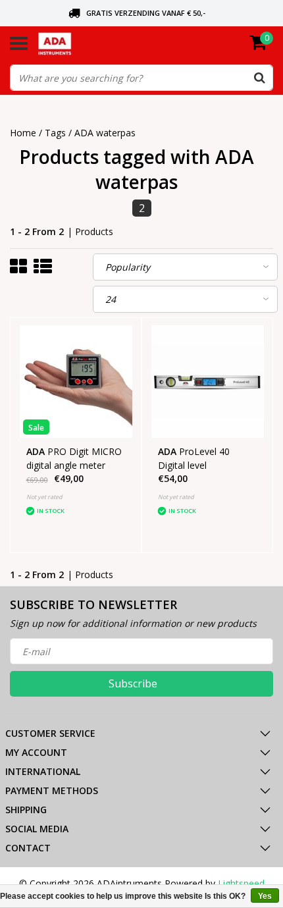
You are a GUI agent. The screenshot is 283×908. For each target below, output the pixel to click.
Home (23, 132)
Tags (55, 132)
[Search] (259, 78)
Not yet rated (44, 497)
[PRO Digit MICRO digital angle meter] (76, 381)
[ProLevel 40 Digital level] (207, 381)
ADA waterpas (105, 132)
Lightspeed (241, 883)
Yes (265, 896)
